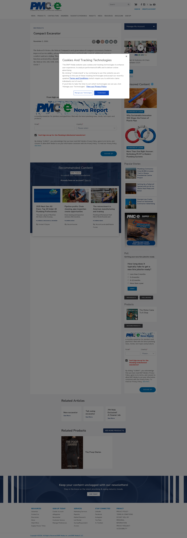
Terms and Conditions (78, 78)
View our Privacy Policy (96, 86)
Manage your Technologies (83, 93)
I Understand (102, 93)
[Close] (126, 56)
